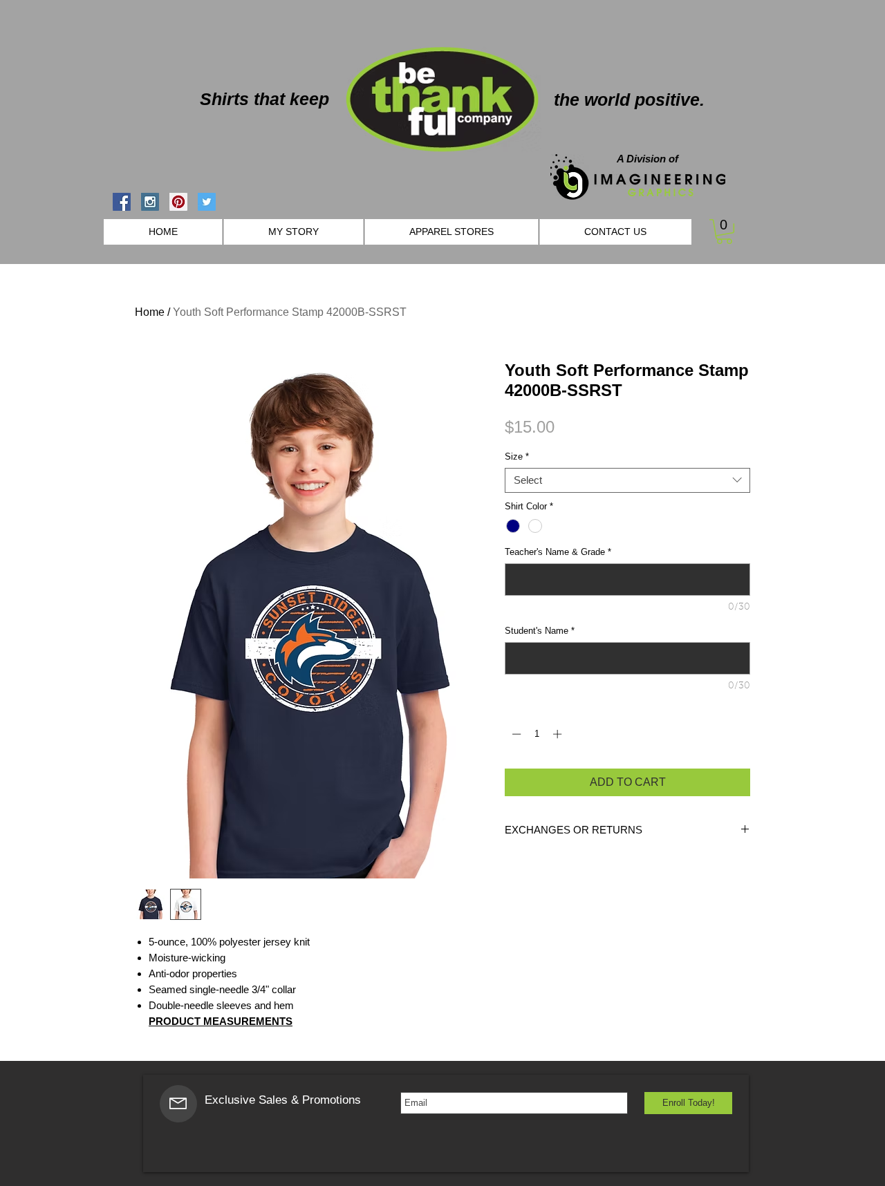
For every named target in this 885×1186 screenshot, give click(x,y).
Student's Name (540, 630)
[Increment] (558, 734)
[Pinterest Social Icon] (178, 202)
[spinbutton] (536, 734)
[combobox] (627, 480)
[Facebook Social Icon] (122, 202)
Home (150, 312)
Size (517, 456)
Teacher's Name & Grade (558, 552)
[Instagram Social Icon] (150, 202)
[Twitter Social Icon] (207, 202)
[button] (724, 231)
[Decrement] (515, 734)
